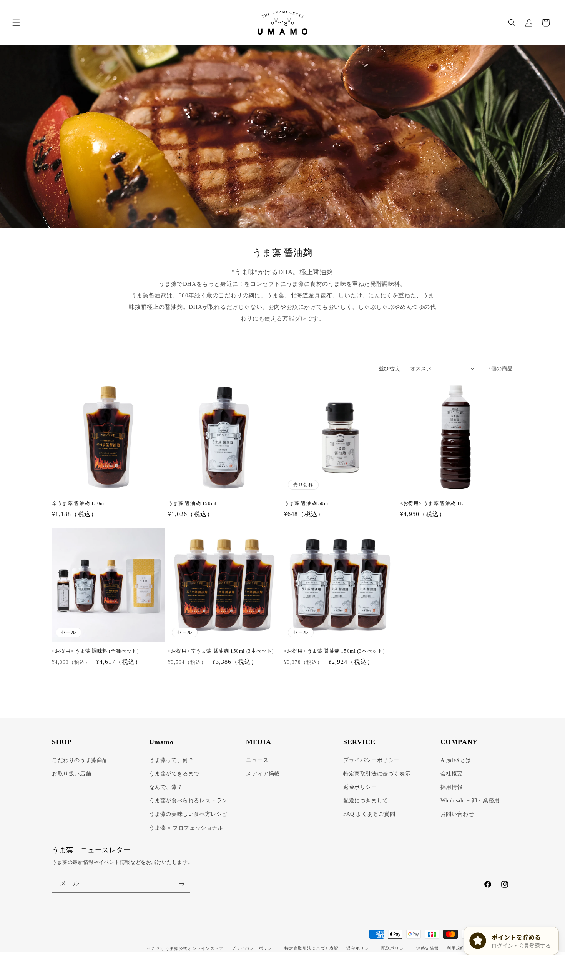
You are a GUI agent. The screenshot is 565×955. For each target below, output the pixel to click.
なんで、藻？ (166, 787)
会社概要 (451, 773)
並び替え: (390, 369)
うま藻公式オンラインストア (194, 948)
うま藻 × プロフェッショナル (186, 827)
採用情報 (451, 787)
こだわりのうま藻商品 (80, 760)
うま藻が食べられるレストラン (188, 800)
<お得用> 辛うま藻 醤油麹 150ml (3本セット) (221, 651)
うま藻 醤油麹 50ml (307, 503)
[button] (16, 22)
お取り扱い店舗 (71, 773)
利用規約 (456, 948)
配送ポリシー (394, 948)
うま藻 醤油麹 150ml (192, 503)
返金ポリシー (360, 787)
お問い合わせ (457, 814)
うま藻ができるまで (174, 773)
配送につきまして (365, 800)
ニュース (257, 760)
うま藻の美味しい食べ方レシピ (188, 814)
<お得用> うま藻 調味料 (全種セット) (95, 651)
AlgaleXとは (455, 760)
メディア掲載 (263, 773)
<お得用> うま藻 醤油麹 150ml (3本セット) (334, 651)
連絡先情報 (427, 948)
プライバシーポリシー (371, 760)
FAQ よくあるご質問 (369, 814)
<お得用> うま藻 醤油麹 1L (432, 503)
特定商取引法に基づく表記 (311, 948)
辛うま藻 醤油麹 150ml (79, 503)
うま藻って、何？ (171, 760)
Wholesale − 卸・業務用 (470, 800)
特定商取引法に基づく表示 (376, 773)
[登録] (181, 884)
